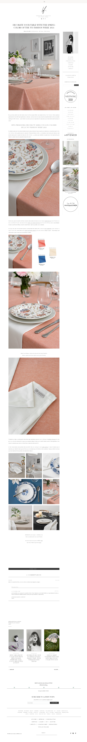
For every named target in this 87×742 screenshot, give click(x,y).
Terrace (70, 126)
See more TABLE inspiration (34, 542)
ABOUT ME (70, 66)
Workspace (71, 128)
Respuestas (15, 587)
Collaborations (34, 31)
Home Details (70, 116)
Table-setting (47, 31)
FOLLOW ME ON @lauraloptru (70, 193)
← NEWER (11, 669)
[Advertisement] (33, 556)
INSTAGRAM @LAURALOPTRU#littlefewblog (43, 684)
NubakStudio (58, 712)
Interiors (20, 712)
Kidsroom (70, 118)
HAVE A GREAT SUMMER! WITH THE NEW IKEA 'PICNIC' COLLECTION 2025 (52, 657)
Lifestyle (36, 712)
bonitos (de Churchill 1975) (36, 222)
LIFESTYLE (70, 62)
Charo (10, 580)
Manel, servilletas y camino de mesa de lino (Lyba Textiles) (34, 353)
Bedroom (70, 112)
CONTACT (70, 68)
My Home (41, 31)
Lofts (47, 712)
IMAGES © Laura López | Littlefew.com (34, 534)
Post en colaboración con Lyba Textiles (34, 536)
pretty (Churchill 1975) (32, 230)
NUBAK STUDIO (53, 724)
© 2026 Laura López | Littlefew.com (14, 733)
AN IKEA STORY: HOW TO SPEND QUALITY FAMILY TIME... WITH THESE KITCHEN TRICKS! (34, 658)
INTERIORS (70, 59)
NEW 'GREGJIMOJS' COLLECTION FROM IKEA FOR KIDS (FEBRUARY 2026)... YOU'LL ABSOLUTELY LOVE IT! (16, 659)
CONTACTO (33, 724)
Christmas (71, 114)
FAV (47, 721)
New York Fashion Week (49, 114)
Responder (58, 584)
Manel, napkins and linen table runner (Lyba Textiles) (34, 355)
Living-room (70, 122)
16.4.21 (57, 580)
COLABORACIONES (42, 724)
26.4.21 (57, 591)
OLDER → (56, 669)
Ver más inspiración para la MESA (34, 540)
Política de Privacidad (43, 727)
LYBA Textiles (16, 118)
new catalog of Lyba (40, 447)
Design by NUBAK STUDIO (43, 690)
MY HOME (70, 57)
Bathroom (70, 110)
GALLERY (70, 64)
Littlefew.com (16, 591)
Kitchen (70, 120)
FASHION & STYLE (70, 61)
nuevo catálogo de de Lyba (49, 439)
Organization (65, 712)
